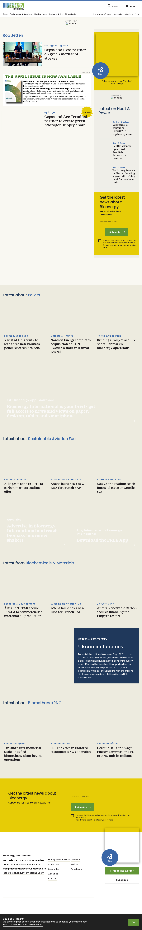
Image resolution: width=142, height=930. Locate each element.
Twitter (75, 864)
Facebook (76, 869)
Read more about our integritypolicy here (119, 246)
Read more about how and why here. (23, 924)
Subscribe (118, 14)
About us (53, 874)
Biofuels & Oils (56, 14)
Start (5, 14)
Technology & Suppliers (21, 14)
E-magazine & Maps (102, 14)
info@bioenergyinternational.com (23, 872)
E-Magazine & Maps (122, 870)
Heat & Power (40, 14)
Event (137, 14)
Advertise (129, 14)
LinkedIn (75, 859)
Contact (53, 878)
